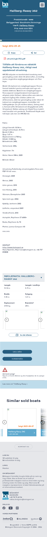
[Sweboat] (8, 518)
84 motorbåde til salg (11, 460)
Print (13, 52)
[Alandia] (22, 518)
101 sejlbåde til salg (10, 458)
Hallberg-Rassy (26, 25)
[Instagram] (17, 508)
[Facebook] (4, 508)
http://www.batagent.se (13, 247)
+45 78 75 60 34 (16, 497)
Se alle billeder (26, 335)
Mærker (6, 468)
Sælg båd (17, 352)
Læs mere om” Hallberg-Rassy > (15, 384)
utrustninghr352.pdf (16, 58)
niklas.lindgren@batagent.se (22, 499)
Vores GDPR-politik (29, 524)
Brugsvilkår (14, 524)
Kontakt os (23, 447)
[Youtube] (11, 508)
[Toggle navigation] (42, 4)
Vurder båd (17, 359)
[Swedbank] (36, 518)
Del (35, 52)
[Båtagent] (5, 4)
